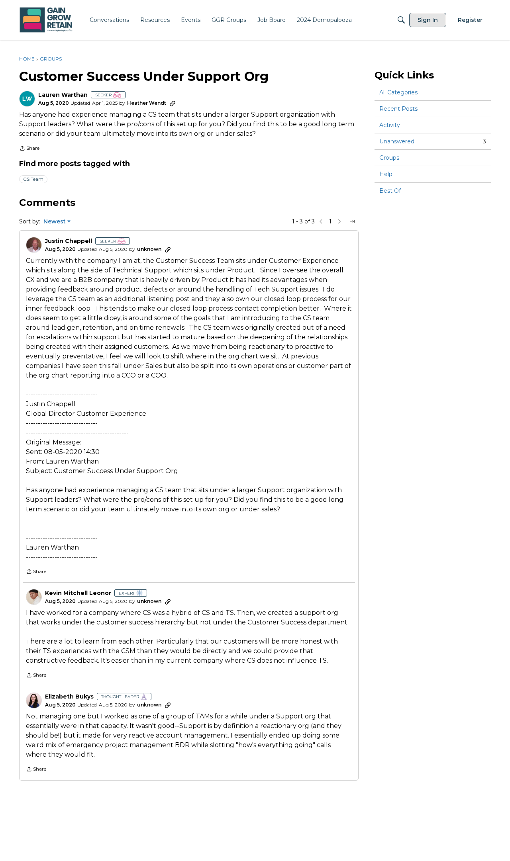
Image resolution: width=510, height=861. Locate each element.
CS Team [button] (33, 179)
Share (29, 149)
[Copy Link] (172, 103)
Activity (389, 125)
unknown (149, 249)
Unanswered (432, 141)
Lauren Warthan (63, 95)
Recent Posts (398, 108)
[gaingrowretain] (47, 20)
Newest (54, 222)
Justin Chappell (68, 241)
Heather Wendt (146, 103)
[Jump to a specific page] (352, 221)
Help (385, 174)
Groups (389, 157)
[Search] (401, 20)
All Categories (398, 92)
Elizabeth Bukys (69, 696)
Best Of (390, 190)
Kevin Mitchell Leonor (78, 593)
